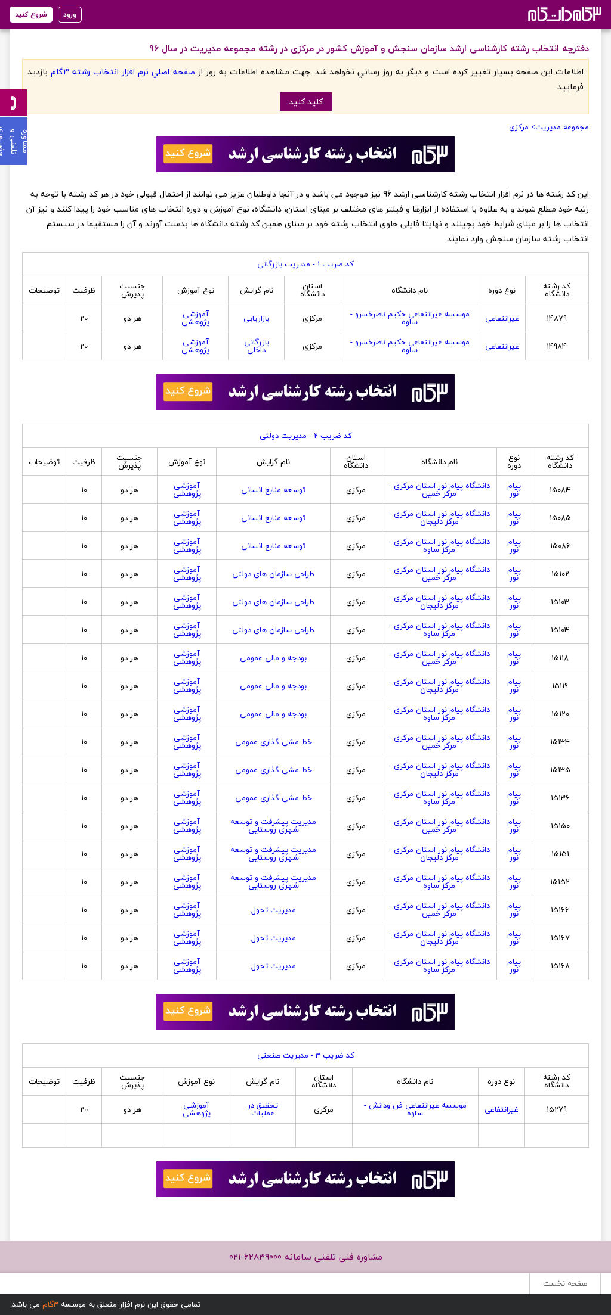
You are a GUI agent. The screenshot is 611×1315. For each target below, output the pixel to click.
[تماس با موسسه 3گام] (13, 102)
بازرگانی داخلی (256, 345)
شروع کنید (31, 14)
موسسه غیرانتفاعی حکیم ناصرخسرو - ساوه (410, 317)
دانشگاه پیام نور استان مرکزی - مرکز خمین (439, 489)
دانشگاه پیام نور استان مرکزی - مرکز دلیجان (439, 517)
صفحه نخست (565, 1283)
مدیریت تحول (273, 909)
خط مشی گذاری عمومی (273, 741)
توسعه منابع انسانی (273, 489)
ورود (69, 14)
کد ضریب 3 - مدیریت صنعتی (305, 1055)
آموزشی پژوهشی (195, 317)
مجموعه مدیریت (562, 126)
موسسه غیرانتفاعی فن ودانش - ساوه (415, 1109)
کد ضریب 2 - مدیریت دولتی (306, 435)
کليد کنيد (306, 101)
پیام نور (514, 489)
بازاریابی (256, 318)
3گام (50, 1304)
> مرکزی (522, 126)
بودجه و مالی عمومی (273, 657)
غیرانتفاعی (502, 318)
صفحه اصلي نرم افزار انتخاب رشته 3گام (123, 71)
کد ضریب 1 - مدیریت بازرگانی (305, 264)
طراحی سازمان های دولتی (273, 573)
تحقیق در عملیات (263, 1109)
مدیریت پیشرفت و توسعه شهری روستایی (273, 825)
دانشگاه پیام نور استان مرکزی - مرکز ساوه (439, 545)
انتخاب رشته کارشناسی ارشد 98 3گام (563, 13)
